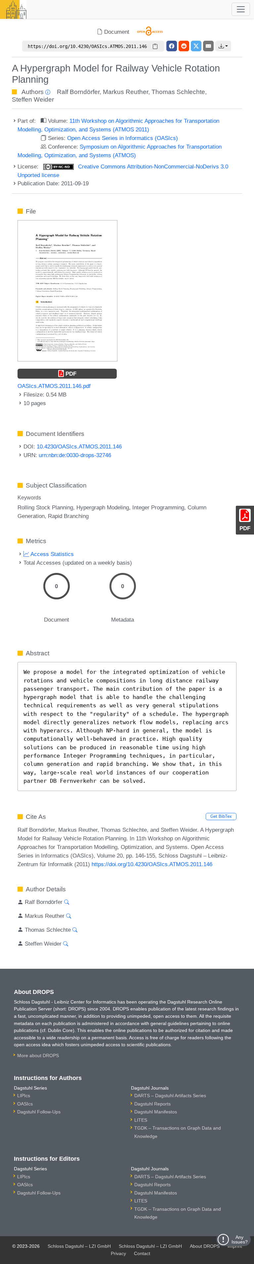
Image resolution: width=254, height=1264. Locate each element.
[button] (223, 46)
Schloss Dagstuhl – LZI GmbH (79, 1246)
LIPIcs (23, 1095)
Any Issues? (240, 1239)
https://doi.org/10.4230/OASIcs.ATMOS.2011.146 (152, 864)
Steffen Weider (33, 99)
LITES (140, 1120)
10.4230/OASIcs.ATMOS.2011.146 (79, 446)
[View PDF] (67, 290)
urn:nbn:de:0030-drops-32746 (75, 455)
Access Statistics (51, 554)
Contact (142, 1253)
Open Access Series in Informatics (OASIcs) (122, 138)
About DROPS (205, 1246)
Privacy (118, 1253)
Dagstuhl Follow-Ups (39, 1111)
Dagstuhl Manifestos (155, 1111)
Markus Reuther (125, 91)
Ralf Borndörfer (78, 91)
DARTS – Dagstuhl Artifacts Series (170, 1095)
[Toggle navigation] (241, 9)
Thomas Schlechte (178, 91)
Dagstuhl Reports (152, 1103)
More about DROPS (38, 1055)
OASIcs (25, 1103)
